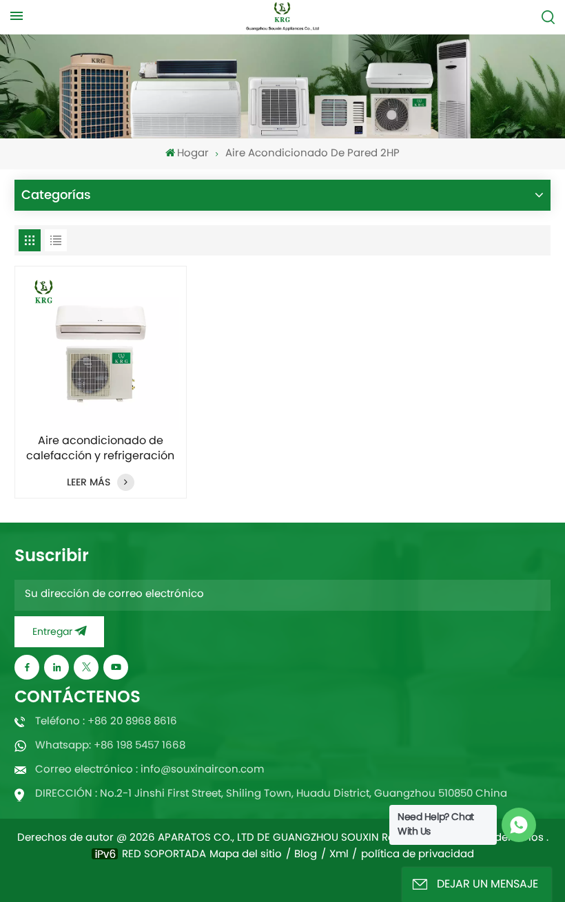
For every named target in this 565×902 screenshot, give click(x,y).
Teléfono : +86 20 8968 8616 (106, 722)
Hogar (193, 153)
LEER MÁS (88, 482)
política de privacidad (417, 855)
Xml (339, 855)
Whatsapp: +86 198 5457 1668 (110, 746)
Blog (305, 855)
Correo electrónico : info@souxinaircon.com (149, 770)
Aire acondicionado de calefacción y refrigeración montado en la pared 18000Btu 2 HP (100, 449)
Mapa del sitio (245, 855)
